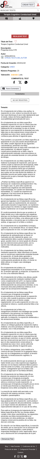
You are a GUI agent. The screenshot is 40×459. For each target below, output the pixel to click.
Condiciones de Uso (29, 446)
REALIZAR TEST (20, 36)
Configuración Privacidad (27, 449)
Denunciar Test (7, 439)
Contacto (20, 452)
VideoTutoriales (15, 446)
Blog (6, 446)
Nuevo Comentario (12, 88)
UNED (12, 67)
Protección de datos (11, 449)
